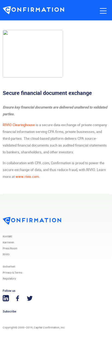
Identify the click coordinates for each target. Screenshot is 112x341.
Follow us (9, 291)
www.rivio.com (27, 176)
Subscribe (9, 311)
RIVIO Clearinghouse (19, 124)
